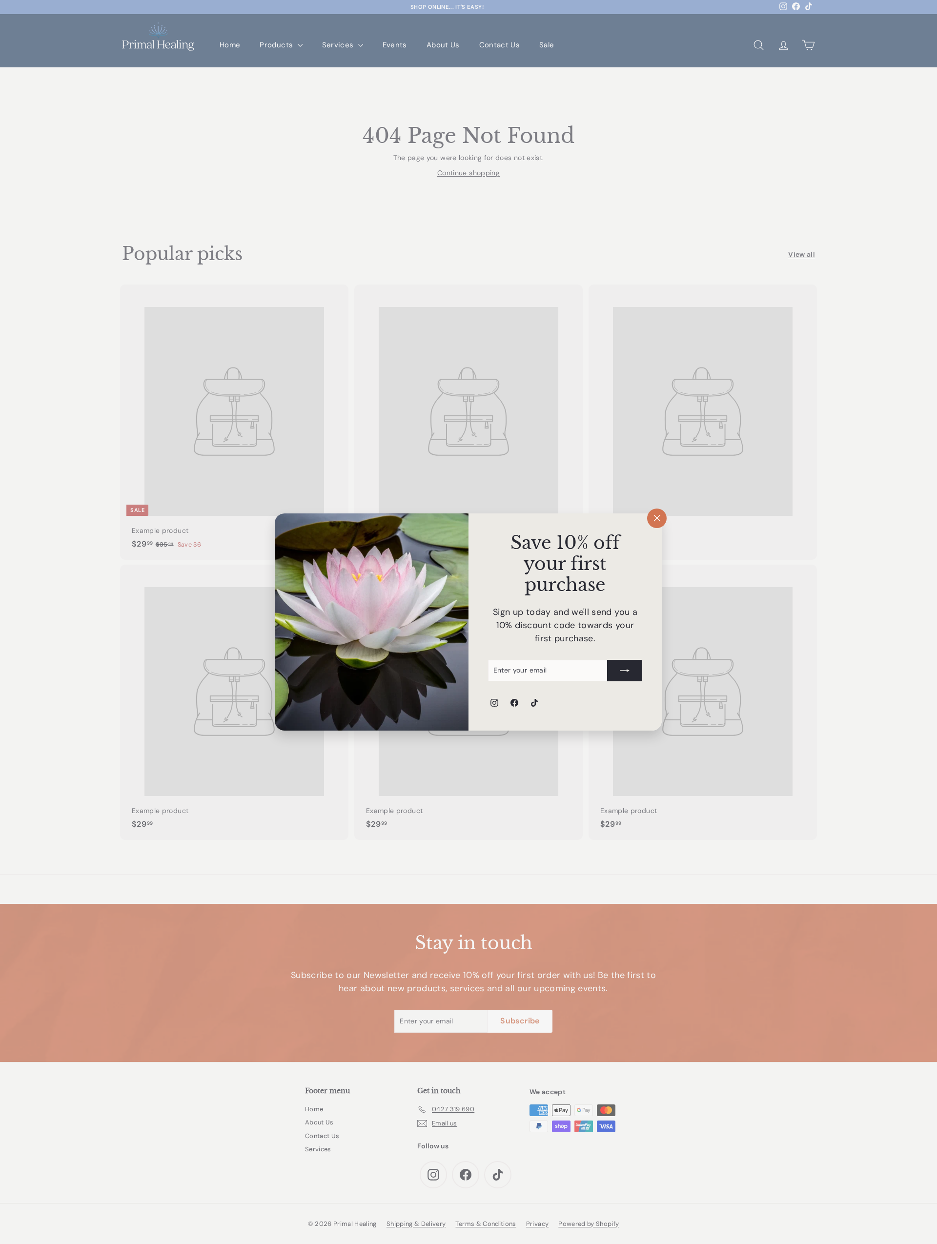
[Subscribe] (625, 670)
